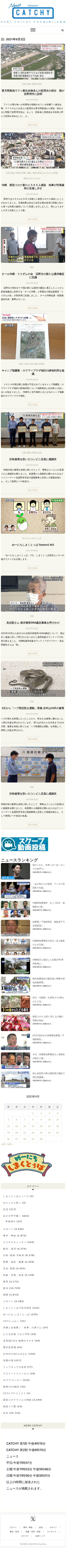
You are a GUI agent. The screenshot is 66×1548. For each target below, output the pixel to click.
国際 (5, 1294)
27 (16, 1139)
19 (8, 1132)
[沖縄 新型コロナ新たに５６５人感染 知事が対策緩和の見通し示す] (33, 150)
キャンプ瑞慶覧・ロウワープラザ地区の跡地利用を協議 (33, 372)
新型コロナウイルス (32, 178)
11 (57, 1119)
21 (24, 1132)
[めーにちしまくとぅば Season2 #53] (33, 516)
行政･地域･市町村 (29, 84)
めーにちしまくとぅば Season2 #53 (33, 544)
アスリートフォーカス (16, 1373)
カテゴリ (25, 1536)
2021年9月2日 (32, 100)
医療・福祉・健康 (29, 173)
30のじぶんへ (11, 1321)
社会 (40, 452)
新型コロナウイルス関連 (48, 173)
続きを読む (33, 125)
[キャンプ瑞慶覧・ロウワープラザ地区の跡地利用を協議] (33, 341)
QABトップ (40, 1536)
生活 (5, 1209)
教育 (5, 1281)
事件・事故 (9, 1235)
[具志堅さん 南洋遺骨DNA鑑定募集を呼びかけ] (33, 593)
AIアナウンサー (12, 1380)
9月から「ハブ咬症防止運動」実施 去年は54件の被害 (33, 708)
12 (8, 1126)
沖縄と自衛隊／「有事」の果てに (22, 1327)
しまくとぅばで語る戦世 (17, 1307)
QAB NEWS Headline (37, 1544)
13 (16, 1126)
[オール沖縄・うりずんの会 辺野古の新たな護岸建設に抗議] (33, 245)
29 (33, 1139)
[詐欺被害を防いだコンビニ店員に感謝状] (33, 430)
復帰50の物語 (11, 1386)
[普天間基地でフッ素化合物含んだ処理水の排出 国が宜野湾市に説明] (33, 61)
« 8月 (3, 1144)
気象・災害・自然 (13, 1275)
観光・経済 (24, 364)
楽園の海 (8, 1360)
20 (16, 1132)
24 (49, 1132)
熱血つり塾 (9, 1406)
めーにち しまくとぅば (31, 538)
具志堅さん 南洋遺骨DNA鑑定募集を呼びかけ (33, 622)
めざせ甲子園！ (12, 1216)
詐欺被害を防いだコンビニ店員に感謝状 (33, 459)
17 (49, 1126)
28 (24, 1139)
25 (57, 1132)
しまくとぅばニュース (16, 1196)
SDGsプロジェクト (14, 1393)
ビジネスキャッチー (14, 1242)
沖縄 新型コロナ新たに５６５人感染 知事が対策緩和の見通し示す (33, 186)
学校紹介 (11, 1221)
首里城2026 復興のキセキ (18, 1340)
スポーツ (8, 1229)
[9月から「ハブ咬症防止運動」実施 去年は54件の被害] (33, 679)
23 (41, 1132)
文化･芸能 (9, 1268)
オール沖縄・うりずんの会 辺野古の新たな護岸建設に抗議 (33, 275)
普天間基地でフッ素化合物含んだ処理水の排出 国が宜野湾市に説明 (33, 92)
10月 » (10, 1144)
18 (57, 1126)
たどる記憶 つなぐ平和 (16, 1334)
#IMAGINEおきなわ (15, 1353)
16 (41, 1126)
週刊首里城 (9, 1347)
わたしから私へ (12, 1202)
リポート (8, 1301)
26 (8, 1139)
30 (41, 1139)
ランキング (51, 1531)
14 (24, 1126)
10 (49, 1119)
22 (33, 1132)
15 (33, 1126)
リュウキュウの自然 (14, 1367)
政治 (40, 84)
